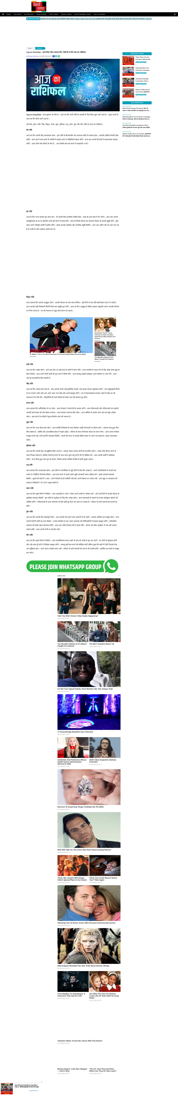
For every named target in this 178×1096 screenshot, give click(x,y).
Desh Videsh (41, 14)
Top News (17, 14)
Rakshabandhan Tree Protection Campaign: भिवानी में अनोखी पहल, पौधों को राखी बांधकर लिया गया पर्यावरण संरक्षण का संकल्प (136, 119)
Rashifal (39, 48)
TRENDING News (137, 54)
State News (53, 14)
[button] (3, 14)
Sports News (66, 14)
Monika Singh (32, 56)
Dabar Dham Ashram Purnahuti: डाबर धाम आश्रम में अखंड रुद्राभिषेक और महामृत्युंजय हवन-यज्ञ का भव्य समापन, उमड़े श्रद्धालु (136, 110)
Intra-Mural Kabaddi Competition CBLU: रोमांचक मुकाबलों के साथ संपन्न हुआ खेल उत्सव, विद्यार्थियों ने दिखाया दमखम (136, 127)
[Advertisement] (82, 34)
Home (8, 14)
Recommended (137, 103)
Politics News (99, 14)
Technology (29, 14)
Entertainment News (82, 14)
